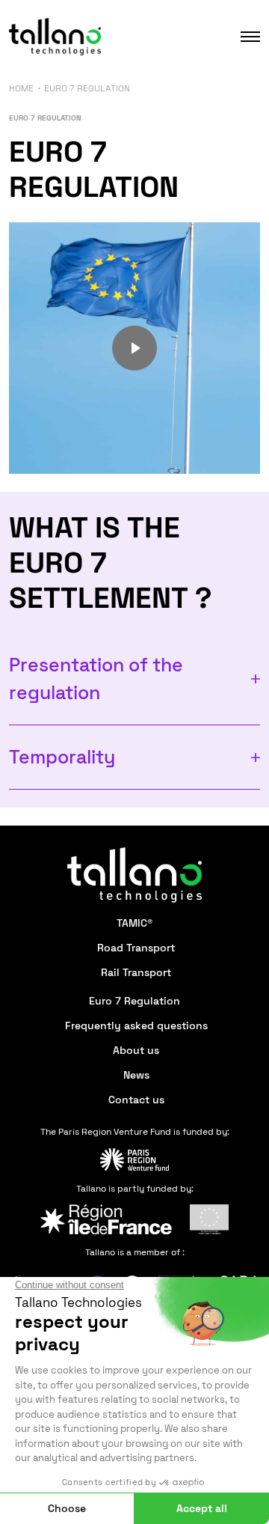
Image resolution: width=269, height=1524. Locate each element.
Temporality (62, 757)
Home (21, 88)
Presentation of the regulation (96, 678)
